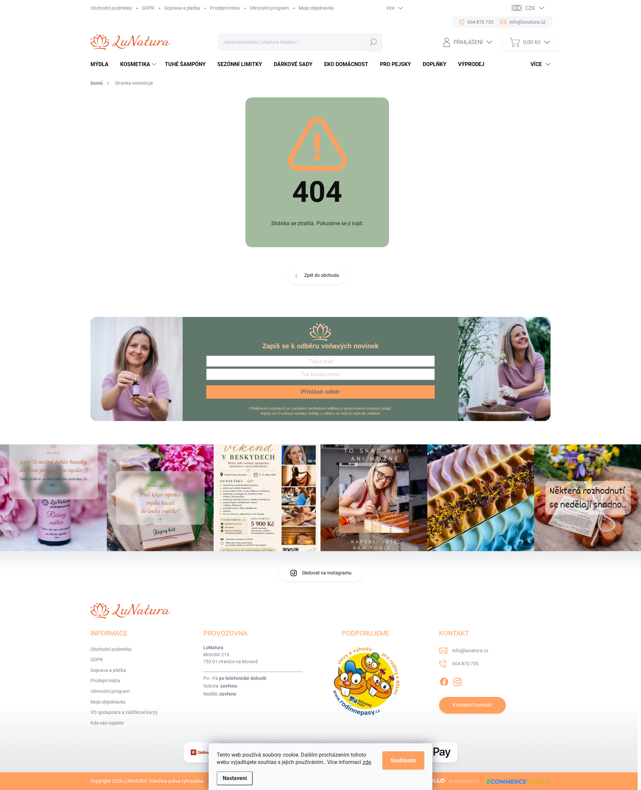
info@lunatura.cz (470, 650)
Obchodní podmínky (111, 8)
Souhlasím (403, 760)
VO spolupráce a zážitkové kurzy (124, 712)
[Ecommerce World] (516, 781)
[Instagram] (457, 681)
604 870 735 (465, 663)
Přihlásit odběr (320, 392)
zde (367, 762)
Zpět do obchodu (321, 275)
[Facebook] (444, 681)
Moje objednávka (316, 8)
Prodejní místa (225, 8)
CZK (530, 8)
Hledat (373, 42)
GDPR (148, 8)
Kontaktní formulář (472, 705)
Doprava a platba (182, 8)
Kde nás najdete (107, 723)
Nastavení (235, 778)
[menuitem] (102, 64)
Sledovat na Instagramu (327, 572)
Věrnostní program (269, 8)
